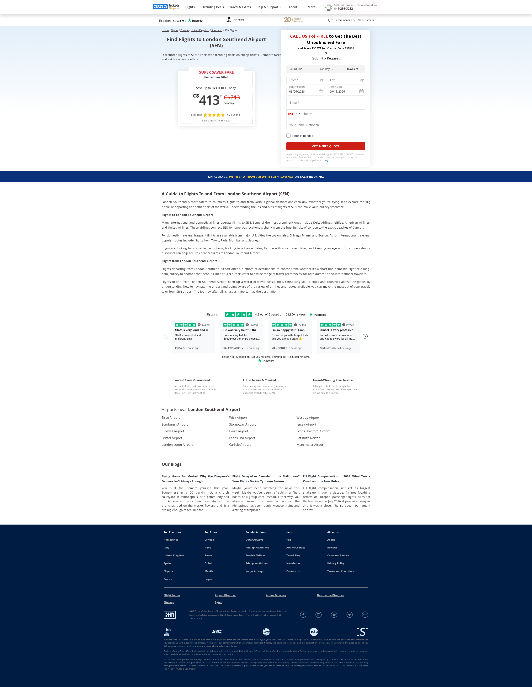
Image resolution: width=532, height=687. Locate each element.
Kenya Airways (255, 571)
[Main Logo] (166, 7)
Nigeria (168, 571)
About (331, 539)
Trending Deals (213, 7)
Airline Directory (276, 595)
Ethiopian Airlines (257, 563)
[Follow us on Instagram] (318, 614)
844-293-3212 (343, 8)
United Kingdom (200, 30)
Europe (184, 30)
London (209, 539)
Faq (288, 539)
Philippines (171, 539)
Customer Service (338, 555)
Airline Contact (295, 547)
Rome (208, 555)
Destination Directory (330, 595)
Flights (190, 7)
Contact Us (293, 571)
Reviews (332, 547)
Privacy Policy (336, 563)
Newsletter (293, 563)
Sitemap (169, 602)
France (168, 579)
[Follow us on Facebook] (303, 614)
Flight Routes (172, 595)
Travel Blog (293, 555)
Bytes (218, 602)
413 (209, 99)
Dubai (208, 563)
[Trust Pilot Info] (293, 20)
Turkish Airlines (255, 555)
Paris (208, 547)
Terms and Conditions (341, 571)
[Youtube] (334, 614)
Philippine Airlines (257, 547)
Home (165, 30)
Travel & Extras (240, 7)
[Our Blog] (365, 614)
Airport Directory (225, 595)
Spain (167, 563)
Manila (209, 571)
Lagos (208, 579)
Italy (166, 547)
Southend (216, 30)
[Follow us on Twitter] (349, 614)
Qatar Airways (254, 539)
